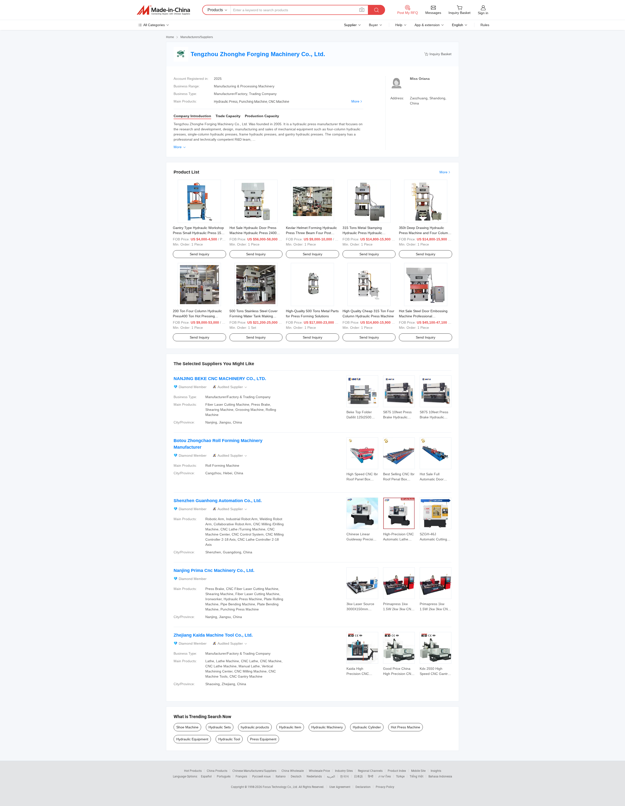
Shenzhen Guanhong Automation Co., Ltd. (218, 500)
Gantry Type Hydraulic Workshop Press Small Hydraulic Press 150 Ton (198, 233)
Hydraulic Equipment (192, 739)
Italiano (281, 776)
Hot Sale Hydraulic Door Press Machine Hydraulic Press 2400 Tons (253, 233)
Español (206, 776)
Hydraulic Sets (219, 727)
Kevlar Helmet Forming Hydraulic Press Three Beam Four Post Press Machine (311, 233)
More (355, 101)
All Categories (154, 25)
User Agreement (339, 787)
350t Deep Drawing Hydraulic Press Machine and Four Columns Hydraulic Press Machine (425, 233)
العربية (331, 776)
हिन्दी (370, 776)
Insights (436, 771)
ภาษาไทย (384, 776)
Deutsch (296, 776)
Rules (484, 25)
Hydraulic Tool (229, 739)
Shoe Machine (187, 727)
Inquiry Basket (437, 54)
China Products (217, 771)
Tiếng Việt (416, 776)
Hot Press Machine (405, 727)
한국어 (344, 776)
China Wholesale (292, 771)
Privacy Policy (385, 787)
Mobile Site (418, 771)
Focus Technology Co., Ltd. (281, 787)
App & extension (427, 25)
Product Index (397, 771)
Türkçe (400, 776)
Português (223, 776)
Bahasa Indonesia (440, 776)
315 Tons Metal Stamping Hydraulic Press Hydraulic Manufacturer (362, 233)
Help (398, 25)
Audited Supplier (233, 387)
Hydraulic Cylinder (367, 727)
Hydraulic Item (290, 727)
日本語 (358, 776)
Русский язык (261, 776)
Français (241, 776)
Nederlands (314, 776)
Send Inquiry (199, 254)
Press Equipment (263, 739)
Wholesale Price (319, 771)
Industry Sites (344, 771)
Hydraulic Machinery (327, 727)
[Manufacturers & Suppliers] (163, 10)
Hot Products (193, 771)
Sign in (483, 13)
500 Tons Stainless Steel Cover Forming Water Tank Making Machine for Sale (253, 316)
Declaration (363, 787)
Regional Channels (370, 771)
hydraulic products (255, 727)
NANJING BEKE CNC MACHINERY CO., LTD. (220, 378)
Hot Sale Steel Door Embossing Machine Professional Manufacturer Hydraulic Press (423, 316)
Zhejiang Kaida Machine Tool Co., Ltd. (213, 635)
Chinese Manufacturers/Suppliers (254, 771)
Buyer (373, 25)
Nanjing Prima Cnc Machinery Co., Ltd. (214, 570)
